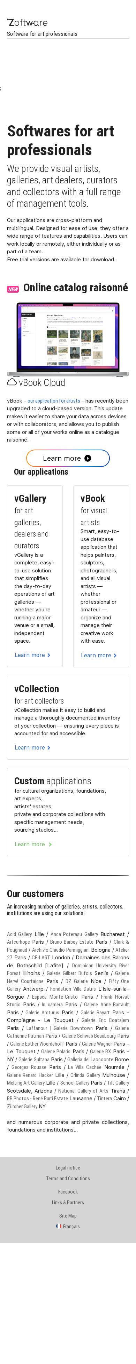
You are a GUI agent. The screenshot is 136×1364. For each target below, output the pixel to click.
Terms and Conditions (68, 1178)
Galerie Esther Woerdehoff (37, 1043)
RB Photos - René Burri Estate (37, 1098)
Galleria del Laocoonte (90, 1059)
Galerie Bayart (95, 1012)
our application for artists (54, 400)
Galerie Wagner (97, 1043)
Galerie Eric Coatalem (105, 1020)
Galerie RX (100, 1051)
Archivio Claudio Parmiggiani (61, 949)
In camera (52, 1004)
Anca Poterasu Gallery (74, 934)
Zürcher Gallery (22, 1106)
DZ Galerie (77, 981)
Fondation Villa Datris (73, 988)
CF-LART (41, 957)
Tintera (104, 1098)
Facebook (68, 1192)
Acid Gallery (19, 934)
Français (71, 1226)
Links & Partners (68, 1202)
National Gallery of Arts (83, 1090)
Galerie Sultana (33, 1059)
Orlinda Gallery (85, 1075)
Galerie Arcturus (42, 1012)
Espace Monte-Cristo (55, 996)
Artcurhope (18, 941)
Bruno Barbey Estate (71, 941)
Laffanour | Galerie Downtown (60, 1028)
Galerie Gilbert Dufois (69, 973)
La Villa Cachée (84, 1067)
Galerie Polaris (56, 1051)
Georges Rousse (29, 1067)
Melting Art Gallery (26, 1082)
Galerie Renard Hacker (30, 1075)
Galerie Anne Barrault (106, 1004)
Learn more (62, 458)
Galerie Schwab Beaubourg (89, 1035)
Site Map (68, 1216)
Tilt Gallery (118, 1082)
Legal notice (68, 1168)
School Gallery (74, 1082)
